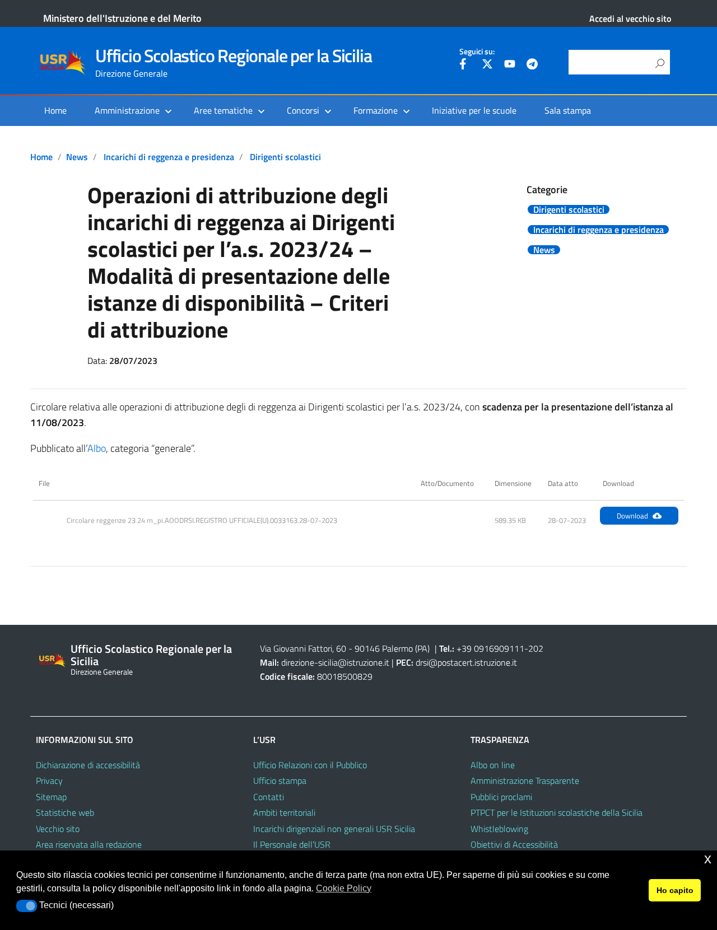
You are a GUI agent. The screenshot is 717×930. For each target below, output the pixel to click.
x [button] (707, 858)
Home (55, 110)
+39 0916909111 (490, 648)
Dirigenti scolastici (285, 156)
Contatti (268, 796)
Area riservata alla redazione (89, 844)
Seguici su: (477, 51)
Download (632, 515)
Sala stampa (567, 110)
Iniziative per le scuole (474, 110)
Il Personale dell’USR (291, 844)
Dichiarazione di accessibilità (88, 765)
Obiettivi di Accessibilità (514, 844)
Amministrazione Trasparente (525, 780)
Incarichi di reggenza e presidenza (169, 156)
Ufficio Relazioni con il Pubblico (310, 765)
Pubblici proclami (501, 796)
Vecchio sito (58, 828)
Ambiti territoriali (284, 812)
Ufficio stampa (279, 780)
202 (535, 648)
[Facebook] (465, 65)
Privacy (49, 780)
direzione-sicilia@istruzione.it (335, 662)
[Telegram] (532, 65)
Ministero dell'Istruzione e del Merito (122, 18)
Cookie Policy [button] (343, 888)
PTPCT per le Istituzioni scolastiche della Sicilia (556, 812)
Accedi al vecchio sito (630, 18)
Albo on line (493, 765)
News (77, 156)
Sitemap (51, 796)
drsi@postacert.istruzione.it (466, 662)
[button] (26, 906)
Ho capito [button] (675, 890)
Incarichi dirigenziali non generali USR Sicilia (334, 828)
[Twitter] (487, 65)
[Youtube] (509, 65)
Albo (96, 448)
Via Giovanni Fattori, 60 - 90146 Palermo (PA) (345, 648)
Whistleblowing (499, 828)
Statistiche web (65, 812)
